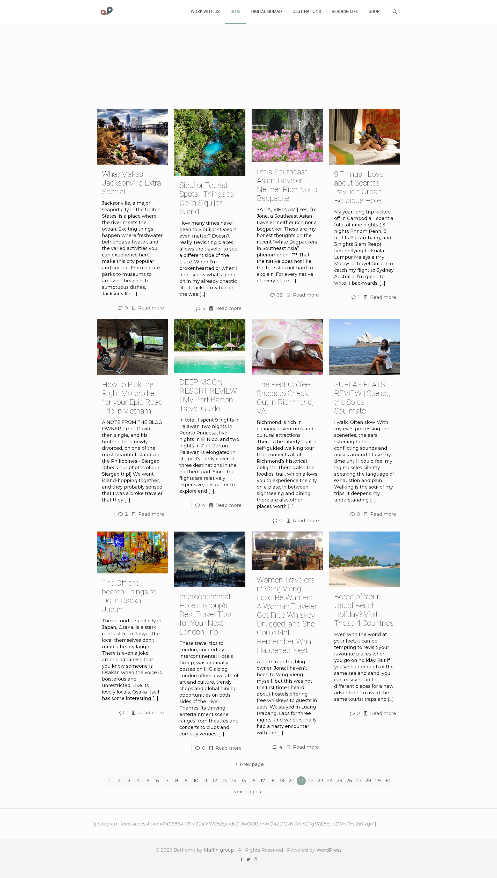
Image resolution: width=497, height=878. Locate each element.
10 (196, 781)
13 (224, 781)
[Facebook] (241, 859)
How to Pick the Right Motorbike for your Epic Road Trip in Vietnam (132, 397)
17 (263, 781)
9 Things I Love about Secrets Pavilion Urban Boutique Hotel (358, 187)
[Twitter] (248, 859)
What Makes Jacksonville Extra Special (131, 182)
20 (292, 781)
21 (301, 781)
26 (349, 781)
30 (387, 781)
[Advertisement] (248, 62)
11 (205, 781)
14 (234, 781)
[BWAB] (106, 11)
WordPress (329, 850)
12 (215, 781)
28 (368, 781)
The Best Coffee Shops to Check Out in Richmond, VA (285, 397)
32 (279, 295)
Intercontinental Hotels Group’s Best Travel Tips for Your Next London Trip (205, 614)
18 (272, 781)
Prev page (252, 764)
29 (378, 781)
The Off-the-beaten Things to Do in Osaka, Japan (129, 596)
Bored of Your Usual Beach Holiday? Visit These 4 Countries (364, 610)
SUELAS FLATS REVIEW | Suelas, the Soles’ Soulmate (362, 397)
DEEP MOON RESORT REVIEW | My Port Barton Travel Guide (208, 395)
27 (359, 781)
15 (244, 781)
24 (330, 781)
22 (311, 781)
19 (282, 781)
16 (253, 781)
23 (320, 781)
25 (339, 781)
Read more (151, 308)
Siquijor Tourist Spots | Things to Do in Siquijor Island (206, 198)
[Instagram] (255, 859)
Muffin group (219, 850)
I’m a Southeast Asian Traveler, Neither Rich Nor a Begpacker (287, 185)
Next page (245, 792)
